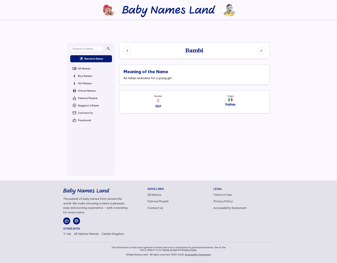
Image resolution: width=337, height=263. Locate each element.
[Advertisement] (168, 30)
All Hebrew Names (86, 234)
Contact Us (82, 112)
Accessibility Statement (230, 208)
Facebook (81, 120)
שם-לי (67, 234)
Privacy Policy (223, 201)
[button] (158, 100)
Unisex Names (84, 90)
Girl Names (82, 83)
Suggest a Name (85, 105)
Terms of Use (222, 195)
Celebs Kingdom (113, 234)
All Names (81, 68)
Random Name (91, 58)
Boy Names (82, 76)
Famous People (85, 98)
